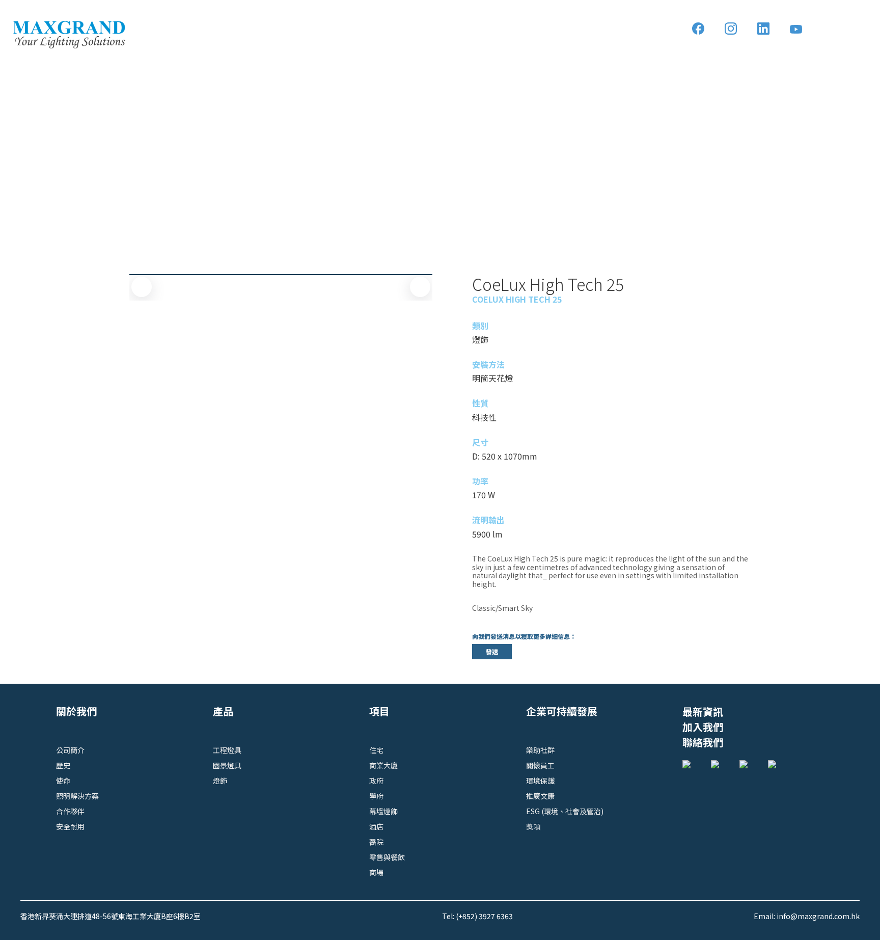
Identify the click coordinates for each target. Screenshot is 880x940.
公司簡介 (70, 750)
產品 (223, 711)
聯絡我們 (702, 742)
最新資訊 (702, 711)
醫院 (376, 842)
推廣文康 (540, 796)
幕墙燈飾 (383, 811)
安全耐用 (70, 826)
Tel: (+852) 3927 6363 (477, 916)
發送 (492, 651)
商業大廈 (383, 765)
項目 (379, 711)
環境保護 (540, 780)
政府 (376, 780)
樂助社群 (540, 750)
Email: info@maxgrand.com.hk (807, 916)
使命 (63, 780)
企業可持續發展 (561, 711)
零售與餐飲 (387, 857)
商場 (376, 872)
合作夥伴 (70, 811)
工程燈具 (227, 750)
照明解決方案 (77, 796)
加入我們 (702, 726)
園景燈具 (227, 765)
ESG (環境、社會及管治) (564, 811)
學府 (376, 796)
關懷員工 (540, 765)
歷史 (63, 765)
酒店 (376, 826)
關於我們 (76, 711)
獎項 (533, 826)
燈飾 (220, 780)
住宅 (376, 750)
